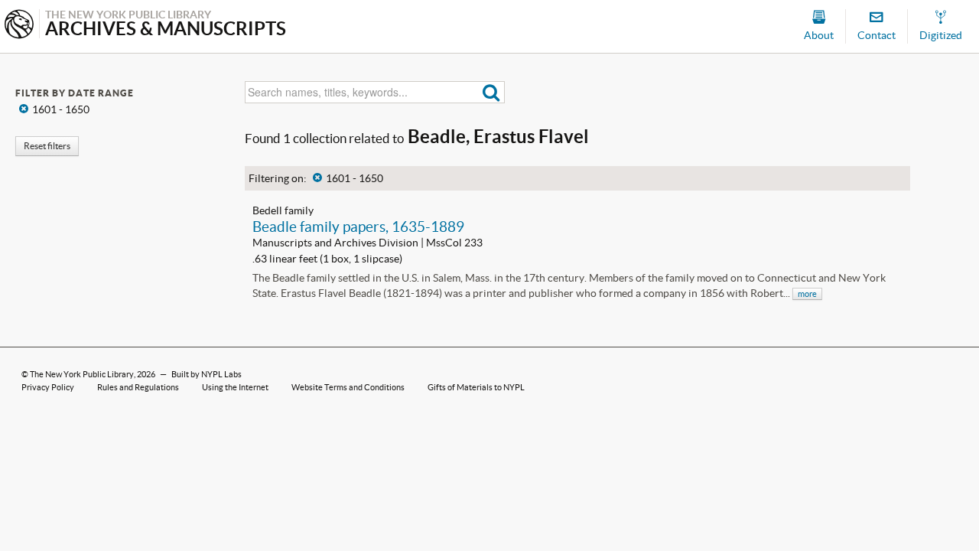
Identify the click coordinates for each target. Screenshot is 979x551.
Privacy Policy (47, 387)
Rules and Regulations (138, 387)
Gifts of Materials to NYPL (476, 387)
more (807, 293)
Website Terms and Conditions (348, 387)
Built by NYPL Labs (206, 374)
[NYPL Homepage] (19, 25)
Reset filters (47, 146)
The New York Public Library (82, 374)
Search (491, 92)
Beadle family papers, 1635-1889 (358, 226)
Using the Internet (235, 387)
